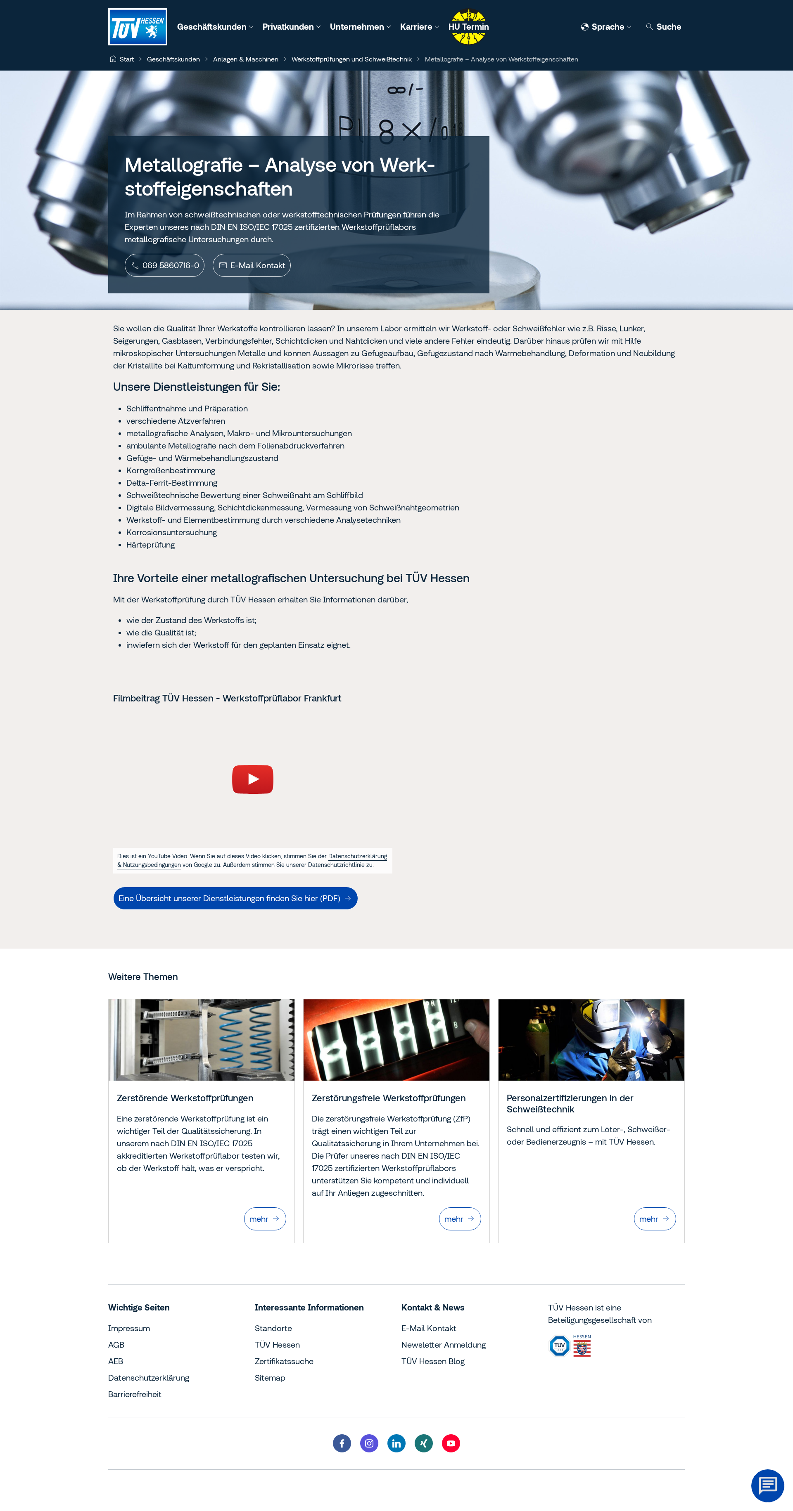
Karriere (417, 26)
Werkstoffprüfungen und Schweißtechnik (352, 59)
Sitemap (270, 1377)
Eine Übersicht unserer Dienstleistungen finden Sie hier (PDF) (229, 898)
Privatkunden (289, 26)
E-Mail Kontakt (428, 1328)
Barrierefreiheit (134, 1394)
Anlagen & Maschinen (245, 59)
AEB (115, 1361)
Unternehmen (358, 26)
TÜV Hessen (277, 1344)
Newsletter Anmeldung (443, 1344)
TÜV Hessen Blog (433, 1361)
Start (127, 59)
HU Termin (469, 26)
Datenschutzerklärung (148, 1377)
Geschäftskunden (213, 26)
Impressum (129, 1328)
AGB (116, 1344)
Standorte (273, 1328)
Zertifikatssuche (284, 1361)
